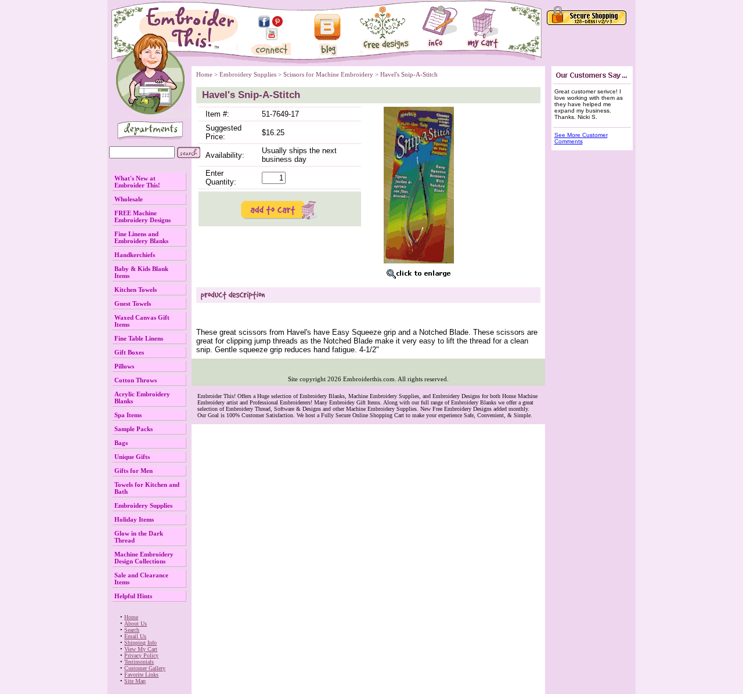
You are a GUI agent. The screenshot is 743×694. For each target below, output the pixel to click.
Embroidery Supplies (143, 505)
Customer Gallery (144, 668)
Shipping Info (140, 642)
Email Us (135, 636)
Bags (121, 442)
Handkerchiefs (134, 254)
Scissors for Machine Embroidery (328, 74)
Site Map (135, 681)
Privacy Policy (141, 655)
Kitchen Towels (135, 289)
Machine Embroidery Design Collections (144, 558)
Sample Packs (133, 428)
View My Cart (140, 649)
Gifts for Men (133, 470)
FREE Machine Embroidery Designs (142, 216)
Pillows (124, 366)
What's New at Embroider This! (137, 182)
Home (131, 617)
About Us (135, 623)
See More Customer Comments (581, 138)
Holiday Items (134, 519)
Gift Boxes (129, 352)
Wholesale (128, 199)
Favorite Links (141, 674)
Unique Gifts (132, 456)
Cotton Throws (135, 380)
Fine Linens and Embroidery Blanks (141, 237)
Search (131, 630)
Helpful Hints (133, 595)
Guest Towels (132, 303)
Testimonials (139, 662)
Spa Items (128, 414)
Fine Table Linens (138, 338)
